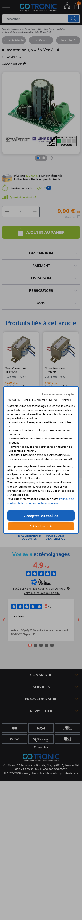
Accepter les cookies (41, 515)
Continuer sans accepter (58, 394)
